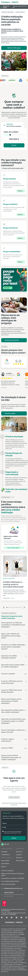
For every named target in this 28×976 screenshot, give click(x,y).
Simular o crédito (10, 413)
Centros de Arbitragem (8, 884)
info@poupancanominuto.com (13, 888)
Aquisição (4, 851)
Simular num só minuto (12, 340)
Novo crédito (5, 860)
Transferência (5, 854)
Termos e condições (7, 870)
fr (8, 844)
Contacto (19, 854)
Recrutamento (20, 860)
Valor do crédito (11, 132)
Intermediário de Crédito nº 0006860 (12, 878)
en (5, 844)
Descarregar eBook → (14, 548)
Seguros (3, 866)
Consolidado (5, 863)
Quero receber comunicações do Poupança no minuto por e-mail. (13, 832)
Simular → (21, 191)
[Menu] (25, 2)
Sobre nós (19, 851)
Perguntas (19, 857)
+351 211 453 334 (14, 797)
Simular (14, 145)
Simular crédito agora (14, 48)
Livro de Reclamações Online (10, 881)
